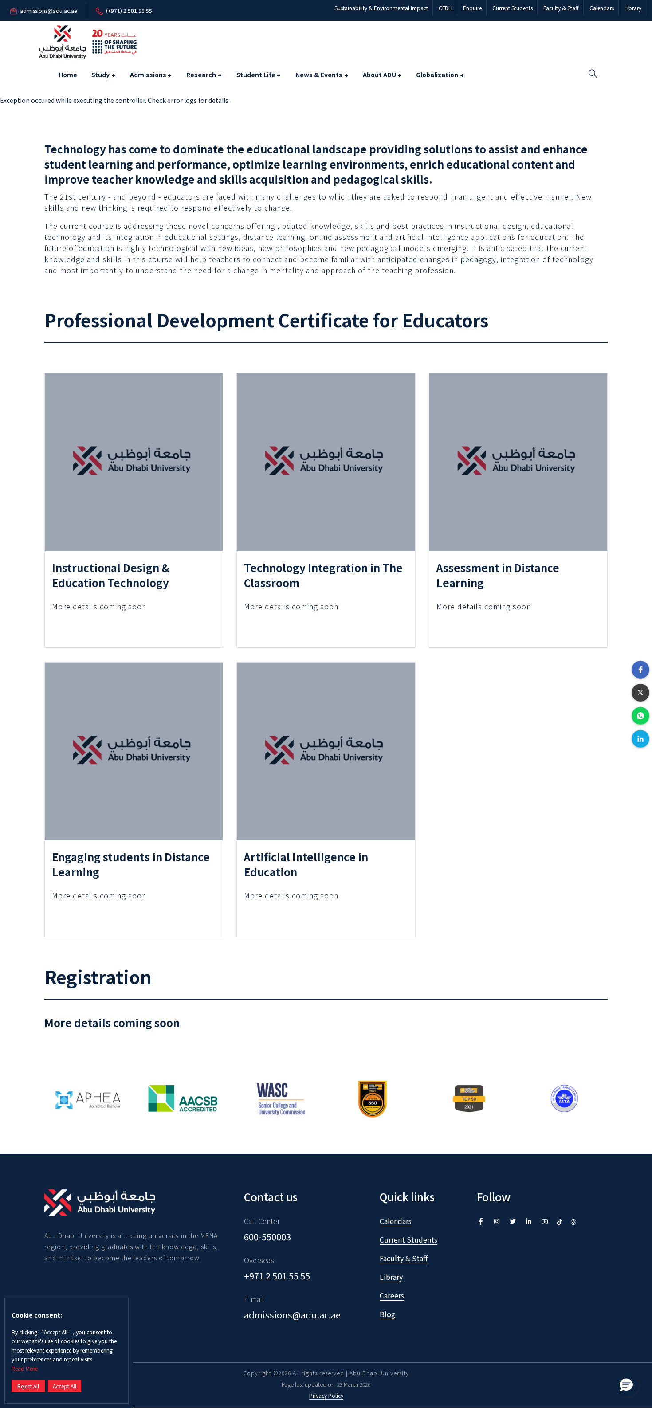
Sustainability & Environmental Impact (381, 8)
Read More (25, 1368)
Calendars (601, 8)
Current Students (512, 8)
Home (68, 74)
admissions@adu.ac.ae (292, 1314)
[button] (640, 670)
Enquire (472, 8)
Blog (387, 1314)
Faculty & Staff (561, 8)
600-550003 (267, 1236)
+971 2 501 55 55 (277, 1275)
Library (633, 8)
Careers (392, 1295)
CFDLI (445, 8)
